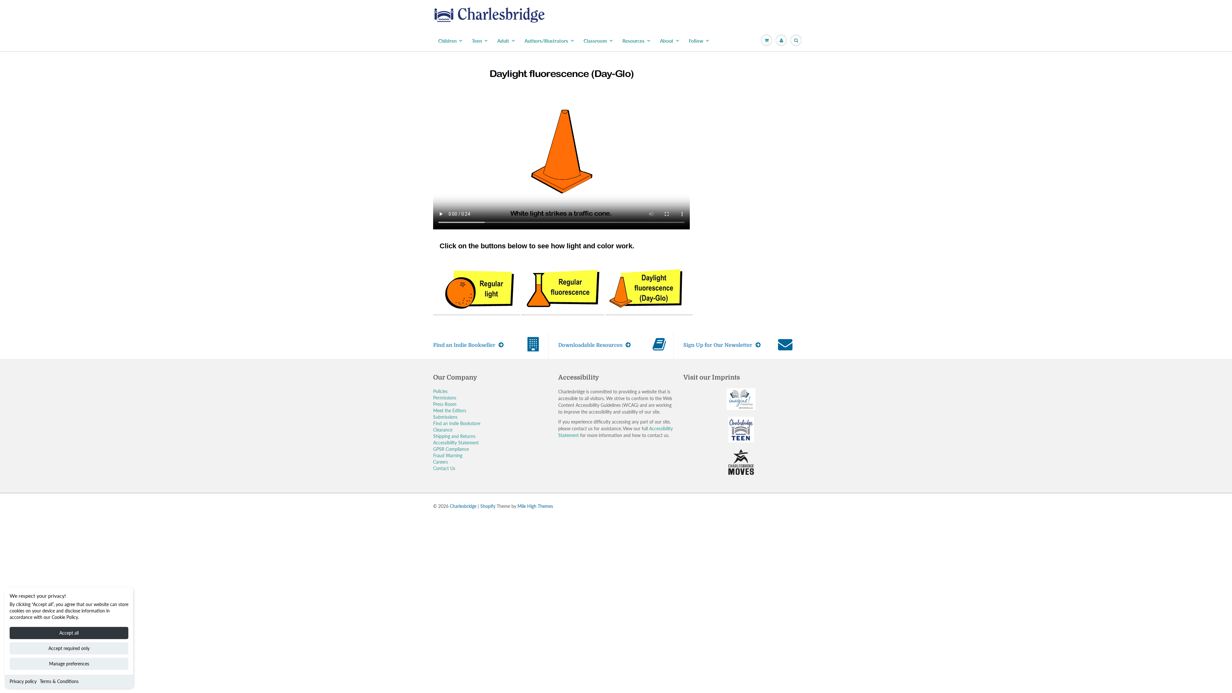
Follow (696, 41)
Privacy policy (23, 681)
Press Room (445, 404)
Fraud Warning (447, 455)
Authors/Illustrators (546, 41)
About (666, 41)
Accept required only (69, 648)
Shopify (487, 506)
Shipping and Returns (454, 436)
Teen (477, 41)
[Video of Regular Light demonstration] (476, 287)
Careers (440, 462)
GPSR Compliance (451, 449)
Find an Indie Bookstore (456, 423)
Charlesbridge (463, 506)
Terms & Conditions (59, 681)
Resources (633, 41)
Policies (440, 391)
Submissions (445, 417)
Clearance (442, 429)
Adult (503, 41)
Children (447, 41)
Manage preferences (69, 663)
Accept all (69, 633)
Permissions (444, 397)
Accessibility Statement (456, 442)
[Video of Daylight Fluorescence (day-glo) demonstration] (649, 287)
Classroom (595, 41)
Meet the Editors (449, 410)
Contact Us (444, 468)
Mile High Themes (535, 506)
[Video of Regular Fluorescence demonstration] (562, 287)
